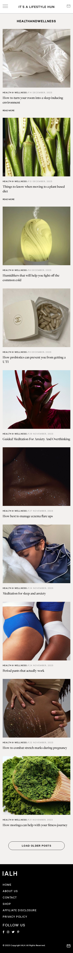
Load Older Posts (36, 845)
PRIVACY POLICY (15, 917)
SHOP (7, 904)
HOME (7, 885)
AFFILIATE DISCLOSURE (19, 910)
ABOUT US (10, 891)
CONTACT (10, 897)
